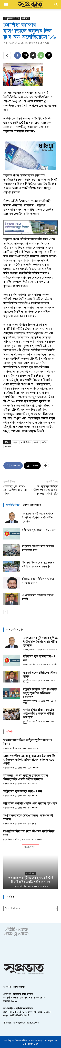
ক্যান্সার (36, 442)
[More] (45, 465)
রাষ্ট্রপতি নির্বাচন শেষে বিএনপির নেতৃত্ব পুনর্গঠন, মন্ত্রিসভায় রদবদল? (40, 693)
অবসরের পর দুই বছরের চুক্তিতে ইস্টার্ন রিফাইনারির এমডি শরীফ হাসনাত (38, 517)
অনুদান (15, 442)
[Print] (33, 55)
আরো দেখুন (29, 847)
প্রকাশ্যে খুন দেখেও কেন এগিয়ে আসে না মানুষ (15, 490)
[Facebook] (17, 55)
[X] (48, 55)
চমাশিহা (44, 442)
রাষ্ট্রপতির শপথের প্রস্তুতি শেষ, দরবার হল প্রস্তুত (30, 803)
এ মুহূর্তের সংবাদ (11, 18)
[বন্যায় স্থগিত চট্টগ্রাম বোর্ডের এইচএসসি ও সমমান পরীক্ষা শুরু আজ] (11, 714)
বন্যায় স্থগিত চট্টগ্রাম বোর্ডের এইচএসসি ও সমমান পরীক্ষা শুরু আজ (38, 713)
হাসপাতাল (8, 446)
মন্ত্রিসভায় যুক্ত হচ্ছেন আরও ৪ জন (38, 530)
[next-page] (11, 612)
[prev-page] (5, 612)
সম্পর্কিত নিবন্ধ (12, 504)
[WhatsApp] (40, 55)
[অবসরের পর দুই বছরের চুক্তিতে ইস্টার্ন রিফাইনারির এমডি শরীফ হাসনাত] (11, 517)
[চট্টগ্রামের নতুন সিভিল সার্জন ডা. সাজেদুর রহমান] (11, 583)
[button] (5, 4)
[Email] (25, 55)
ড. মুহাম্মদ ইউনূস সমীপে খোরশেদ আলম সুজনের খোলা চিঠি (45, 490)
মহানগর (25, 18)
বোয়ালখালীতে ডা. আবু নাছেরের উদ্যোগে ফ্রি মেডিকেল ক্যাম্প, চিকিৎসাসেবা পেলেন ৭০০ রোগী (29, 759)
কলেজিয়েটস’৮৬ (25, 442)
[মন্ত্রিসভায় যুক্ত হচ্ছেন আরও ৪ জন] (11, 534)
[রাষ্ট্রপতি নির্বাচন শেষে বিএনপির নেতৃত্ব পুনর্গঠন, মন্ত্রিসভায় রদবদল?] (11, 693)
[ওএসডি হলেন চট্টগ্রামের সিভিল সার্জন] (11, 599)
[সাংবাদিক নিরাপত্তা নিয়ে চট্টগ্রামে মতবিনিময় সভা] (11, 550)
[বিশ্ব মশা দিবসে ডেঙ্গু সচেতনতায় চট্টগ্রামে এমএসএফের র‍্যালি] (11, 566)
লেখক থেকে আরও (32, 504)
